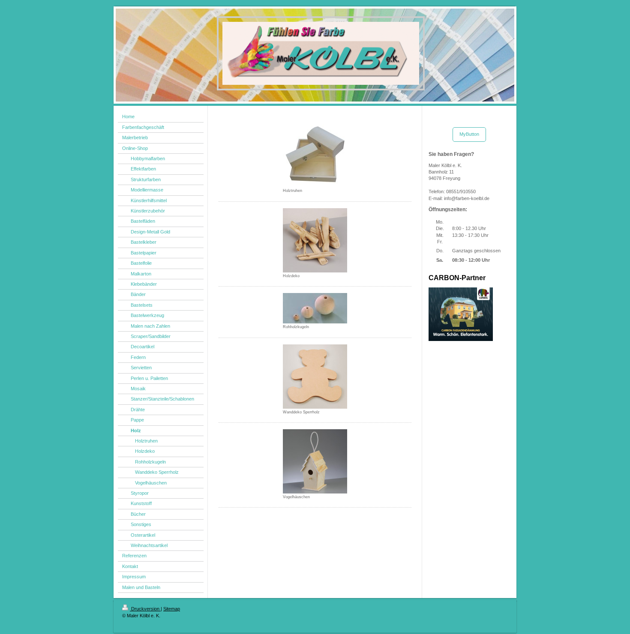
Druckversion (145, 608)
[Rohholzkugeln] (315, 308)
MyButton (469, 134)
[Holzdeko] (315, 240)
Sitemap (171, 608)
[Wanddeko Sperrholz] (315, 376)
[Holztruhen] (315, 155)
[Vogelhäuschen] (315, 461)
